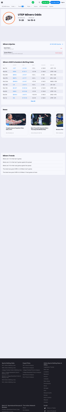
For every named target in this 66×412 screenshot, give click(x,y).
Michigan (46, 388)
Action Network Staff (35, 133)
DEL (14, 98)
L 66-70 (24, 94)
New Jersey (47, 381)
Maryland (46, 374)
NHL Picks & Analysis (28, 377)
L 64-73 (24, 84)
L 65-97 (24, 74)
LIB (14, 84)
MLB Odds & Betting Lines (9, 379)
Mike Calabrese (59, 133)
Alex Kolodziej (9, 133)
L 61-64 (24, 68)
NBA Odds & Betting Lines (9, 367)
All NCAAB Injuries (55, 44)
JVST (14, 68)
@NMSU (15, 81)
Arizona (46, 376)
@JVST (15, 88)
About (24, 407)
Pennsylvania (47, 383)
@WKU (15, 74)
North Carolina (47, 397)
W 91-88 (24, 91)
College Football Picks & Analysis (31, 370)
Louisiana (46, 371)
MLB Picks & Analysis (28, 374)
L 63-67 (24, 81)
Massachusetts (48, 392)
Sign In (62, 2)
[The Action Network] (33, 2)
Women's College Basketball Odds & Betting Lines (11, 376)
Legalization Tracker (49, 367)
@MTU (14, 78)
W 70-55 (24, 98)
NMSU (14, 91)
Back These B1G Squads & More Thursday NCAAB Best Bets (39, 128)
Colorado (46, 378)
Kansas (45, 395)
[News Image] (41, 119)
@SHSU (15, 94)
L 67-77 (24, 78)
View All (33, 101)
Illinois (45, 385)
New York (46, 369)
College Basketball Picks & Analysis (32, 372)
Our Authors (26, 410)
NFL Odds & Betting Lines (8, 365)
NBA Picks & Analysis (28, 367)
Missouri (46, 399)
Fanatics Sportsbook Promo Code (10, 409)
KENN (14, 71)
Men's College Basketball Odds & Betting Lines (10, 373)
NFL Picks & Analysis (28, 365)
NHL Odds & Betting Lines (9, 382)
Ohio (45, 390)
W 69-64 (24, 88)
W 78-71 (24, 71)
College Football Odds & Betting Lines (12, 370)
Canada (46, 402)
